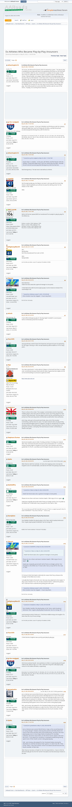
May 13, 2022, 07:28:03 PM (28, 601)
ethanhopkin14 (13, 65)
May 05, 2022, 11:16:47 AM (28, 123)
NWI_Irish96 (12, 210)
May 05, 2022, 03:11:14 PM (28, 247)
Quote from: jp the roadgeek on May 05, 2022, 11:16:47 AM (38, 158)
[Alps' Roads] (7, 400)
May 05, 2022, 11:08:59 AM (28, 67)
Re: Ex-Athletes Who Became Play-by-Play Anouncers (35, 122)
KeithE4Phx (12, 485)
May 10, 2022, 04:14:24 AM (28, 517)
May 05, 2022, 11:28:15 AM (28, 154)
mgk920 (10, 179)
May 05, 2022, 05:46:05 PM (28, 409)
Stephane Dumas (14, 437)
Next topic (63, 56)
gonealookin (12, 689)
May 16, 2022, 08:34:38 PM (28, 691)
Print (65, 60)
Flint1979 (11, 339)
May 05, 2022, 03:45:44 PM (28, 280)
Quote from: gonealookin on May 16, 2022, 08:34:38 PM (37, 725)
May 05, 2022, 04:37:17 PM (28, 341)
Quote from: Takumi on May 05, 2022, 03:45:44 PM (36, 490)
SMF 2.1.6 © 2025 (7, 803)
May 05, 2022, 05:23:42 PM (28, 366)
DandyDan (11, 516)
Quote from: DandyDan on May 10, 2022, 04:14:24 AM (37, 604)
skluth (10, 313)
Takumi (10, 278)
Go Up (6, 786)
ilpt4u (10, 459)
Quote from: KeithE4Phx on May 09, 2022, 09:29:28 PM (37, 546)
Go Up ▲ (66, 803)
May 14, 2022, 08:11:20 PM (28, 634)
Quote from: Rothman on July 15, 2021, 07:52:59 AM (36, 294)
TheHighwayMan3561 (13, 248)
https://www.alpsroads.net (28, 378)
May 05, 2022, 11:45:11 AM (28, 211)
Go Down (7, 60)
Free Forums (11, 805)
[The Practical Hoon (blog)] (7, 306)
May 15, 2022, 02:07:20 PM (28, 660)
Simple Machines (15, 803)
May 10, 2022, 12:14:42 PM (28, 543)
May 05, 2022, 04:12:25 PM (28, 315)
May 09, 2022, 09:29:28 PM (28, 486)
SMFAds (5, 805)
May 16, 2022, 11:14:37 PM (28, 722)
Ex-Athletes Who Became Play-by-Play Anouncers (34, 65)
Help (54, 803)
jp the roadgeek (13, 122)
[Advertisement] (36, 38)
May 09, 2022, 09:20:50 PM (28, 461)
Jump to (44, 793)
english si (11, 407)
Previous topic (55, 56)
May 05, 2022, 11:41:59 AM (28, 180)
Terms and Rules (59, 803)
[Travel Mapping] (7, 238)
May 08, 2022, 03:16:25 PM (28, 439)
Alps (9, 365)
